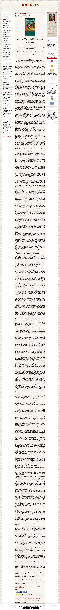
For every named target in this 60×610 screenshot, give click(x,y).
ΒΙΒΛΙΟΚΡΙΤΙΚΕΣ (6, 36)
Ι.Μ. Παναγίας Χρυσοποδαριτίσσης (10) (8, 121)
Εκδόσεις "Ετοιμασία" (30, 595)
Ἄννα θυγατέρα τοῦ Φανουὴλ (51, 27)
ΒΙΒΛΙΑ (4, 34)
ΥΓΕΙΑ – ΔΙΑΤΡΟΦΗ (7, 30)
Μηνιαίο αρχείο (6, 14)
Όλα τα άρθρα (6, 16)
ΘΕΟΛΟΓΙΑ (5, 21)
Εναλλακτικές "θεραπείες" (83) (6, 57)
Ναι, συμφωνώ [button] (27, 608)
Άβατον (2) (5, 74)
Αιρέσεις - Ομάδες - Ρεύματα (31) (7, 69)
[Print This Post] (27, 15)
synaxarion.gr (52, 36)
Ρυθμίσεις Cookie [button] (44, 608)
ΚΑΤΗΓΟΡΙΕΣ (5, 19)
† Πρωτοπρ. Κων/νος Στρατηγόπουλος (7, 114)
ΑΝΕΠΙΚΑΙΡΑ (5, 42)
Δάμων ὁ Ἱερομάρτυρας (50, 29)
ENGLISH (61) (6, 84)
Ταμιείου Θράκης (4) (7, 130)
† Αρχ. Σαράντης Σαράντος (6, 107)
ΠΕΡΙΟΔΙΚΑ (5, 40)
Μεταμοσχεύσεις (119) (8, 52)
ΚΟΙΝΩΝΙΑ (5, 23)
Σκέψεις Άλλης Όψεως (8, 27)
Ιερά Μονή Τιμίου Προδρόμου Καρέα (38, 595)
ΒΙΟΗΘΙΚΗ (5, 32)
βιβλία (26, 595)
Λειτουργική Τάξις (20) (8, 63)
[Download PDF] (29, 15)
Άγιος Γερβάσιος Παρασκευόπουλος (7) (7, 89)
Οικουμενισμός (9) (7, 78)
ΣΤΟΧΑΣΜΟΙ (5, 25)
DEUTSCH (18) (6, 86)
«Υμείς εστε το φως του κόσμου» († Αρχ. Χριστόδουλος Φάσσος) (33, 600)
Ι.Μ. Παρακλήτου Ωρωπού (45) (6, 125)
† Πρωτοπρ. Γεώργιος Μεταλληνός (7, 111)
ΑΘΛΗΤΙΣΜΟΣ (6, 44)
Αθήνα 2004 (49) (6, 82)
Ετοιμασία (22, 39)
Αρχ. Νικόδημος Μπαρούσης (6, 104)
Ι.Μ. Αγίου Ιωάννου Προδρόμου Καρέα (7, 133)
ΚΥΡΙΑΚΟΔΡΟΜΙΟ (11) (7, 48)
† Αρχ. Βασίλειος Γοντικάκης (6, 101)
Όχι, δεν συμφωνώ (35, 608)
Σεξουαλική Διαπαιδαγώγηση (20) (7, 65)
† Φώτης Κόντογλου (7, 116)
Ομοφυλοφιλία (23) (7, 54)
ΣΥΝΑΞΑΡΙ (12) (6, 50)
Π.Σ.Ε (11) (5, 80)
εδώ (16, 55)
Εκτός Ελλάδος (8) (7, 76)
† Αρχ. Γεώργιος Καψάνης (6, 98)
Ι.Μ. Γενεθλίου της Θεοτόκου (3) (7, 128)
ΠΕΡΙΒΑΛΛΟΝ (5, 38)
